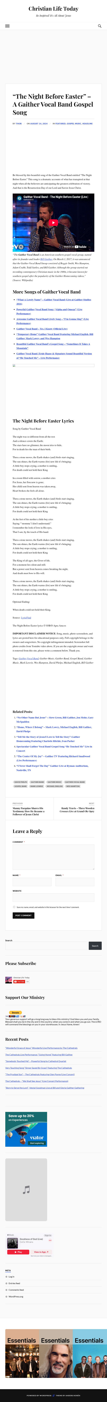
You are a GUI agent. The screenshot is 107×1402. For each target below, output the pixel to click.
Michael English (55, 786)
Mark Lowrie (37, 786)
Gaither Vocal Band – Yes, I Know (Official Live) (42, 329)
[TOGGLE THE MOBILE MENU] (7, 26)
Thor (19, 123)
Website (17, 891)
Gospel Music (74, 123)
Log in (11, 1276)
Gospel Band (21, 786)
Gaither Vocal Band (29, 658)
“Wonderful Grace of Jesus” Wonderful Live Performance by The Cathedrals (41, 1048)
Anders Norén (73, 1395)
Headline (87, 123)
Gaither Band (37, 782)
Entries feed (14, 1283)
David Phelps (21, 782)
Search (8, 940)
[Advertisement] (53, 152)
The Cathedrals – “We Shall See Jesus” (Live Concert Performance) (36, 1081)
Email (60, 875)
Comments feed (16, 1289)
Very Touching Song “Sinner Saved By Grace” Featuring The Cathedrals (38, 1067)
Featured (60, 123)
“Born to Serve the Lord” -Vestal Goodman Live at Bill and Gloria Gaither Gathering (44, 1087)
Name (16, 875)
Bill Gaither (46, 259)
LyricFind (26, 617)
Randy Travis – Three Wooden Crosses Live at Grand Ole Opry (77, 810)
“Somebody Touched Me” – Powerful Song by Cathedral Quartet (35, 1061)
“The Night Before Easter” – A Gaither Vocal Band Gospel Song (53, 104)
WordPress (45, 1395)
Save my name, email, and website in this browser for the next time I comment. (48, 907)
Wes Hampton (73, 786)
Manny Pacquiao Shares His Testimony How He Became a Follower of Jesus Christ (28, 811)
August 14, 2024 (39, 123)
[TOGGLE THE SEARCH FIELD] (100, 26)
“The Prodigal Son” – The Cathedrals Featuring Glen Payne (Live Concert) (40, 1074)
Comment (19, 842)
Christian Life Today (53, 8)
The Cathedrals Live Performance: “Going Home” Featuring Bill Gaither (39, 1054)
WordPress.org (16, 1296)
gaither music (54, 782)
